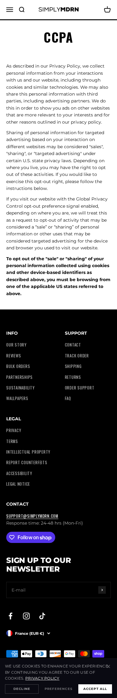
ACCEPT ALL (95, 689)
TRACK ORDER (77, 356)
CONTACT (73, 345)
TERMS (12, 441)
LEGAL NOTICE (18, 484)
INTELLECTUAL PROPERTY (28, 452)
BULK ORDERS (18, 366)
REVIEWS (13, 356)
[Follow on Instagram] (26, 616)
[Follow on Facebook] (10, 616)
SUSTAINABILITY (20, 388)
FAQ (68, 398)
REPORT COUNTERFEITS (26, 462)
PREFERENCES (58, 689)
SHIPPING (73, 366)
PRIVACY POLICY (42, 678)
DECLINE (21, 689)
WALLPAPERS (17, 398)
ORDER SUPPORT (80, 388)
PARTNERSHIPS (19, 377)
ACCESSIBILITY (19, 473)
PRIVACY (13, 430)
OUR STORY (16, 345)
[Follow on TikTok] (42, 616)
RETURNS (73, 377)
